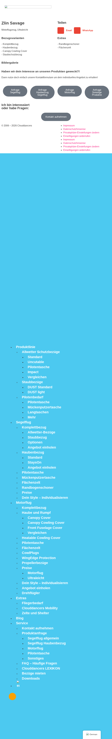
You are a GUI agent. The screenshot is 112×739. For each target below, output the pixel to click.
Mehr (32, 417)
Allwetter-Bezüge (41, 432)
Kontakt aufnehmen (37, 628)
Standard (35, 357)
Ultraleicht (36, 578)
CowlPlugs (30, 553)
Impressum (69, 125)
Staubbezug (37, 437)
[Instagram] (12, 696)
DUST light (36, 392)
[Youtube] (29, 696)
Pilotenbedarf (32, 397)
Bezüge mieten (34, 673)
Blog (19, 618)
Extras (21, 598)
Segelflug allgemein (43, 638)
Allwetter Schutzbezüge (41, 352)
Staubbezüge (32, 382)
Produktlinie (25, 347)
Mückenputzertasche (44, 407)
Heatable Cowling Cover (41, 538)
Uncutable (36, 362)
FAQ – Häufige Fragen (39, 663)
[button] (65, 30)
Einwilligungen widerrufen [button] (76, 136)
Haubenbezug (33, 452)
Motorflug (24, 502)
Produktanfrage (34, 633)
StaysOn (34, 462)
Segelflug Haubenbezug (47, 643)
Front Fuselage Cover (45, 528)
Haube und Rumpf (36, 513)
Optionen (35, 442)
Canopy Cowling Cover (46, 523)
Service (22, 623)
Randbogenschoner (38, 487)
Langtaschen (38, 412)
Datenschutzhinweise (74, 129)
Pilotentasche (39, 367)
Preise (27, 492)
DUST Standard (40, 387)
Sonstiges (36, 658)
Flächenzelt (31, 482)
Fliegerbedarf (32, 603)
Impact (33, 372)
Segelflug (23, 422)
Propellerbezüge (35, 563)
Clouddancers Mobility (40, 608)
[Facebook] (21, 696)
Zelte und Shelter (35, 613)
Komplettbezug (34, 427)
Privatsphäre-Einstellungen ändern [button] (81, 132)
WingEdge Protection (39, 558)
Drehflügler (31, 593)
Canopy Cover (39, 518)
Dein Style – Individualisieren (45, 498)
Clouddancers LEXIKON (41, 668)
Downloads (31, 678)
